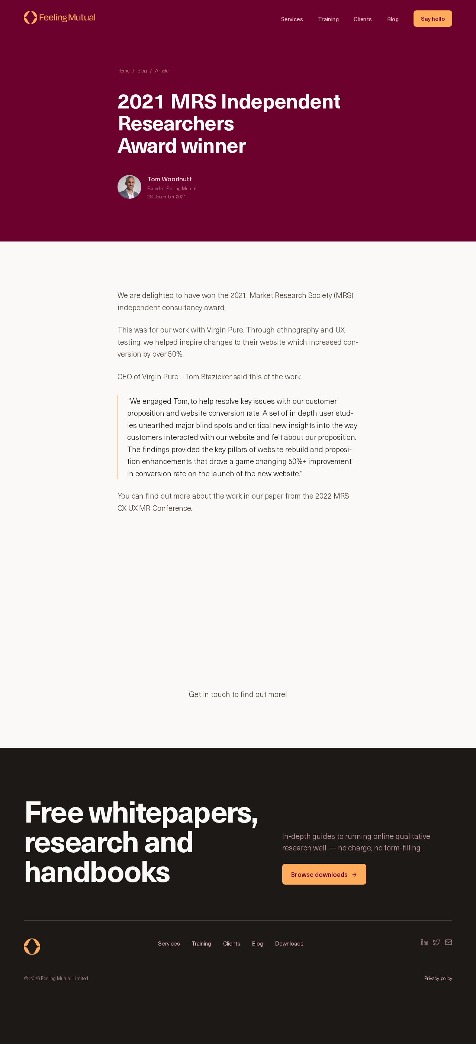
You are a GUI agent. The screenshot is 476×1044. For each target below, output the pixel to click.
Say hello (433, 18)
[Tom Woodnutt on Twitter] (436, 942)
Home (123, 70)
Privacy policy (438, 978)
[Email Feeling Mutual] (448, 942)
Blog (393, 19)
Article (161, 70)
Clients (363, 19)
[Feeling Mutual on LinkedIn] (424, 942)
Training (328, 19)
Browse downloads (319, 874)
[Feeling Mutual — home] (59, 18)
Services (292, 19)
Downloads (289, 943)
